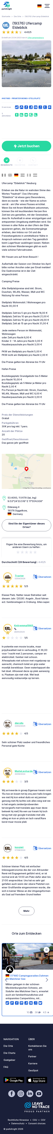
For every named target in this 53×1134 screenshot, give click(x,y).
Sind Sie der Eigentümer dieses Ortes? (26, 525)
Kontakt (33, 165)
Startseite (6, 16)
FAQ (6, 1066)
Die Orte (17, 16)
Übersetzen (44, 576)
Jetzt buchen (28, 146)
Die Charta (9, 1052)
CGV (43, 1120)
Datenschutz (17, 1123)
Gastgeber (9, 1059)
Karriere (32, 1063)
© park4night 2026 (13, 1129)
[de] (39, 6)
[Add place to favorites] (46, 950)
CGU (35, 1120)
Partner (32, 1056)
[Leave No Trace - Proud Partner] (37, 1107)
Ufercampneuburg (36, 38)
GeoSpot (33, 1070)
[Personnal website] (15, 629)
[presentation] (6, 63)
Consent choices (36, 1123)
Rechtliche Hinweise (18, 1120)
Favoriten (20, 165)
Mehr (26, 910)
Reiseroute (6, 165)
